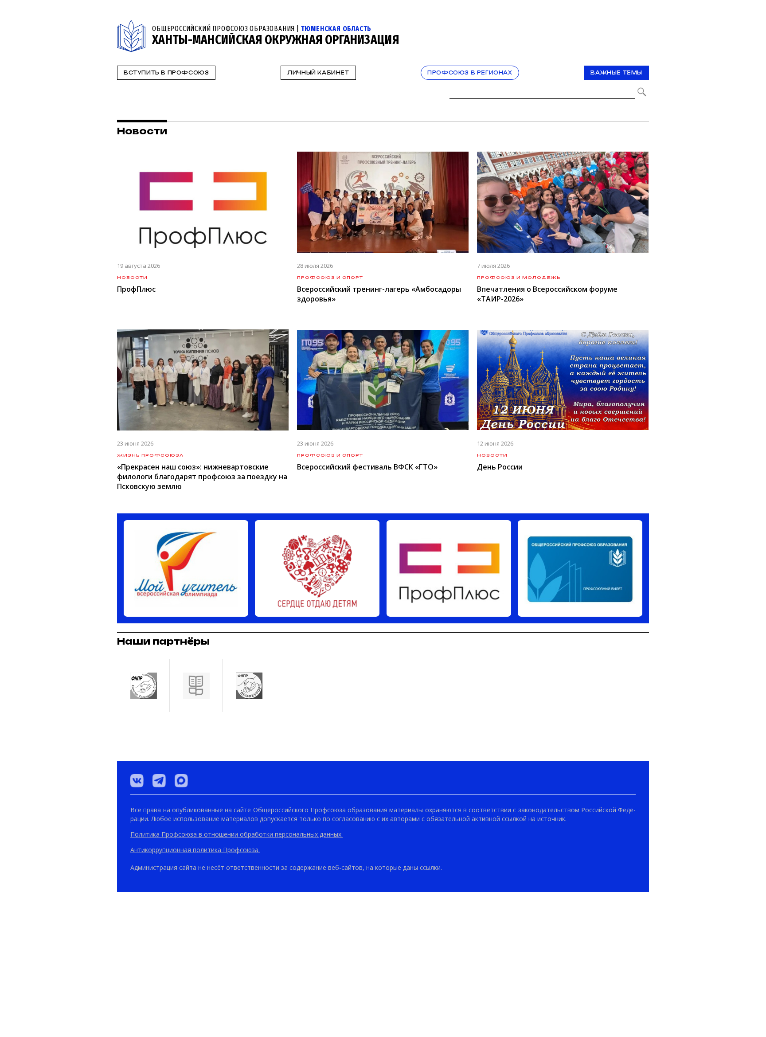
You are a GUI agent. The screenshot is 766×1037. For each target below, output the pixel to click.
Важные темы (616, 73)
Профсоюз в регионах (469, 73)
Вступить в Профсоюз (166, 73)
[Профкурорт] (248, 990)
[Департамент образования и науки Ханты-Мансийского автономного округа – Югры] (196, 990)
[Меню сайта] (641, 25)
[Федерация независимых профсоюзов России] (143, 990)
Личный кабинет (318, 73)
